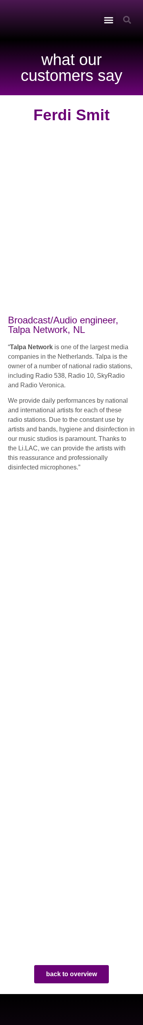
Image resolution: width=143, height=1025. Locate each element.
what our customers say (71, 67)
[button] (108, 19)
